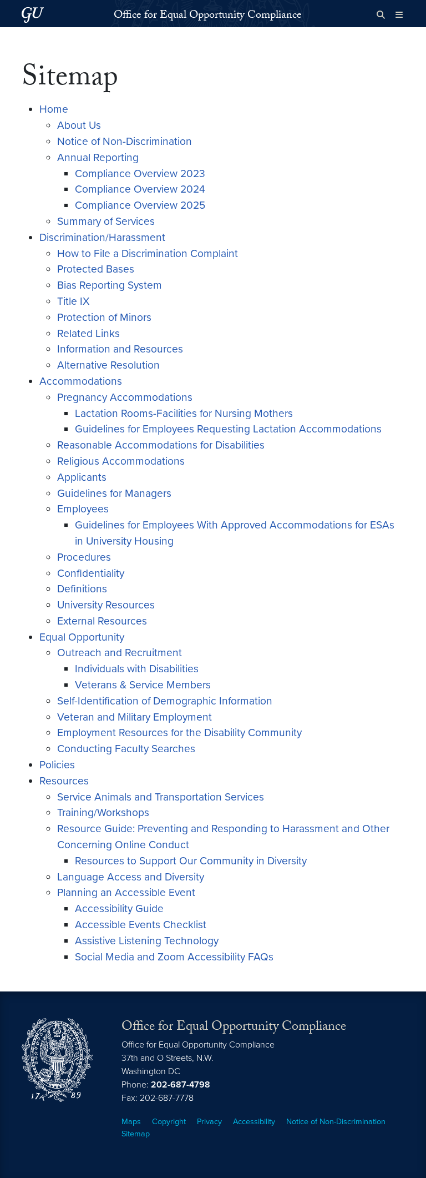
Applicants (81, 477)
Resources (64, 780)
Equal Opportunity (81, 637)
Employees (83, 508)
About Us (79, 125)
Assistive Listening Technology (147, 940)
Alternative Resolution (108, 365)
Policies (57, 764)
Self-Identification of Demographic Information (164, 700)
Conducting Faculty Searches (126, 748)
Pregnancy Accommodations (124, 397)
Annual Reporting (98, 157)
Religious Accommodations (121, 461)
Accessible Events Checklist (140, 924)
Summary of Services (106, 221)
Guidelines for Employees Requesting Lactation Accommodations (228, 428)
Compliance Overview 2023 (140, 173)
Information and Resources (120, 349)
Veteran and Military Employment (134, 717)
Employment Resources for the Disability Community (179, 732)
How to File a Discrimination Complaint (147, 253)
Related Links (88, 333)
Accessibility (254, 1121)
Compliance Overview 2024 (140, 189)
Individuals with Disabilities (137, 668)
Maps (131, 1121)
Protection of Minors (104, 317)
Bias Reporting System (109, 285)
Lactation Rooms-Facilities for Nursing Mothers (184, 413)
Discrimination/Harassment (102, 237)
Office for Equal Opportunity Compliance (208, 16)
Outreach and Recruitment (119, 652)
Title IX (73, 301)
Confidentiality (90, 573)
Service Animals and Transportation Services (160, 797)
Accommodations (80, 381)
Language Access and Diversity (130, 876)
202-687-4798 (180, 1084)
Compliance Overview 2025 (140, 205)
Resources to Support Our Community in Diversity (191, 860)
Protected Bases (95, 269)
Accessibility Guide (119, 908)
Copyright (169, 1121)
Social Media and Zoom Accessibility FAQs (174, 956)
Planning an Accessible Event (126, 892)
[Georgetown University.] (33, 15)
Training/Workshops (103, 812)
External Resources (102, 621)
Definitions (82, 588)
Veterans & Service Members (143, 684)
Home (53, 109)
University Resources (106, 604)
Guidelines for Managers (114, 493)
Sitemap (135, 1134)
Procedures (84, 557)
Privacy (209, 1121)
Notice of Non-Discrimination (124, 141)
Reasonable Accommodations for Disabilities (161, 445)
